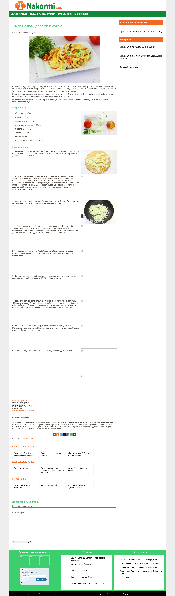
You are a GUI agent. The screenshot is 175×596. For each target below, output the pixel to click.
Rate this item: (18, 403)
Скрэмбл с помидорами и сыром (138, 47)
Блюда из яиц (19, 479)
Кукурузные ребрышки (81, 564)
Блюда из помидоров (23, 461)
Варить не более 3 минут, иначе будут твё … (140, 560)
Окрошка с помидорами (24, 468)
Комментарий (18, 513)
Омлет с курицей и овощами (22, 486)
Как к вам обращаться (22, 506)
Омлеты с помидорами (23, 446)
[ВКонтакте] (54, 434)
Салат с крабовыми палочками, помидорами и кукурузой (52, 470)
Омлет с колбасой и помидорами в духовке (24, 454)
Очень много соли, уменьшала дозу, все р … (140, 567)
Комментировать (19, 401)
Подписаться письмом (27, 583)
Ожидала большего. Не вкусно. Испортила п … (141, 563)
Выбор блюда (19, 14)
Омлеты (29, 438)
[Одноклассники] (57, 434)
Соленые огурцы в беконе (82, 577)
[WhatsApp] (71, 434)
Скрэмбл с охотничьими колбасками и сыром (141, 57)
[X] (64, 434)
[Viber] (67, 434)
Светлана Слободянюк (21, 418)
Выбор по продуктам (42, 14)
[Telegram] (61, 434)
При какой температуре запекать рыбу (141, 31)
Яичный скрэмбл (129, 67)
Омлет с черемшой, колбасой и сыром (88, 583)
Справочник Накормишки (73, 14)
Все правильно (127, 577)
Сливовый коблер (79, 571)
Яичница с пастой (49, 485)
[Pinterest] (74, 434)
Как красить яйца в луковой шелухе (76, 486)
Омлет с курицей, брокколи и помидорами (80, 454)
